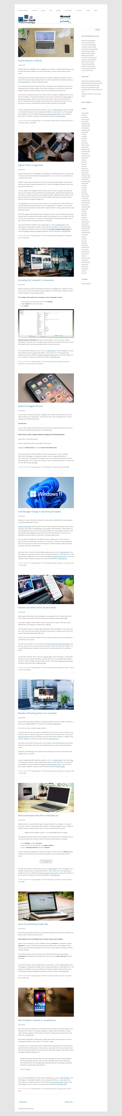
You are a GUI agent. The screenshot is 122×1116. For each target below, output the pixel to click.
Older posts (22, 1102)
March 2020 (85, 194)
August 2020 (85, 183)
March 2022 (85, 143)
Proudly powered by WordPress (26, 1108)
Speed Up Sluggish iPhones (30, 406)
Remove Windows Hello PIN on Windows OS (38, 815)
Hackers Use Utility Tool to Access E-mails (37, 607)
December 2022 (86, 123)
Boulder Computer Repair (88, 53)
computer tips (63, 120)
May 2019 (84, 215)
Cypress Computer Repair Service (48, 873)
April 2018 (84, 243)
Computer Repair (23, 10)
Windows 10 (21, 363)
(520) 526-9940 (62, 1084)
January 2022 (85, 147)
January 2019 (85, 224)
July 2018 (84, 236)
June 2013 (84, 273)
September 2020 (86, 181)
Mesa (50, 10)
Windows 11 (60, 563)
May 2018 (84, 241)
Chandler (34, 10)
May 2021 (84, 164)
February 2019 (85, 221)
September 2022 (86, 130)
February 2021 (85, 170)
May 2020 (84, 189)
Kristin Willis (33, 122)
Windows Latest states (24, 526)
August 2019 (85, 209)
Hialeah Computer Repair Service (48, 355)
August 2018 (85, 234)
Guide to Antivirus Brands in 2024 (90, 87)
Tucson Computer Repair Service (58, 1082)
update (54, 563)
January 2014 (85, 266)
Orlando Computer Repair (88, 66)
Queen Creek (68, 10)
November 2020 (86, 177)
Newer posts (69, 1102)
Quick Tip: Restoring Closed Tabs (33, 924)
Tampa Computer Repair (88, 64)
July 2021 (84, 160)
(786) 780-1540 (55, 357)
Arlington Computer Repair (89, 59)
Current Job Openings (87, 70)
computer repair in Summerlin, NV (32, 971)
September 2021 (86, 155)
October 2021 (85, 153)
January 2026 (85, 113)
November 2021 (86, 151)
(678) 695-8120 (62, 558)
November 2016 (86, 258)
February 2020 (85, 196)
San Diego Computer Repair (89, 47)
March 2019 (85, 219)
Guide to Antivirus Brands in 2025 (90, 85)
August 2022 (85, 132)
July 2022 (84, 134)
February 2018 (85, 247)
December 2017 (86, 251)
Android (49, 1088)
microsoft (66, 361)
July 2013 (84, 270)
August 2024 (85, 117)
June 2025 (84, 115)
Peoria (95, 10)
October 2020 (85, 179)
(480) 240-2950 (41, 663)
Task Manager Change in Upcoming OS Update (39, 511)
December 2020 (86, 175)
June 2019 (84, 213)
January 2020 (85, 198)
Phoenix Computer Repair (88, 40)
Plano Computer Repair (88, 62)
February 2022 (85, 145)
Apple (48, 120)
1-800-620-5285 (57, 110)
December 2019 (86, 200)
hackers (66, 667)
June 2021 (84, 162)
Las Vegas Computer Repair (89, 44)
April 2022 (84, 140)
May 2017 (84, 256)
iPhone (49, 467)
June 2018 (84, 239)
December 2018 (86, 226)
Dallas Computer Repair (88, 55)
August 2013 (85, 268)
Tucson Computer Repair (88, 42)
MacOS (69, 120)
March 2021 (85, 168)
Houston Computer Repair (89, 68)
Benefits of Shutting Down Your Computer (37, 713)
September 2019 (86, 207)
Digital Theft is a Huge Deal (30, 165)
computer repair (54, 120)
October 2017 (85, 253)
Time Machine (25, 82)
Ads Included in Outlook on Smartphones (37, 1020)
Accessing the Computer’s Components (36, 280)
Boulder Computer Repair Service (51, 114)
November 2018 (86, 228)
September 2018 (86, 232)
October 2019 (85, 204)
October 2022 (85, 128)
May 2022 (84, 138)
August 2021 (85, 157)
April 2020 (84, 192)
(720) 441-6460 (60, 116)
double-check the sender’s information (58, 644)
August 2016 (85, 264)
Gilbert (43, 10)
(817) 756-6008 (33, 462)
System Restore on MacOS (30, 60)
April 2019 (84, 217)
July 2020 (84, 185)
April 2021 (84, 166)
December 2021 (86, 149)
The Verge (27, 1069)
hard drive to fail (53, 739)
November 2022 (86, 126)
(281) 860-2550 (55, 875)
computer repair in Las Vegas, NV (34, 231)
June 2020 (84, 187)
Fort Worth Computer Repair (89, 57)
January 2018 (85, 249)
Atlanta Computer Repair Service (56, 556)
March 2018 (85, 245)
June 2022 (84, 136)
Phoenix (58, 10)
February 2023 (85, 119)
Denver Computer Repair (88, 51)
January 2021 (85, 172)
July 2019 (84, 211)
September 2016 (86, 262)
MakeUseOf (56, 724)
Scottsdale (79, 10)
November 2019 (86, 202)
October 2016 (85, 260)
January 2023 (85, 121)
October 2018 (85, 230)
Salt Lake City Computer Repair (90, 49)
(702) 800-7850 (66, 231)
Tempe (88, 10)
